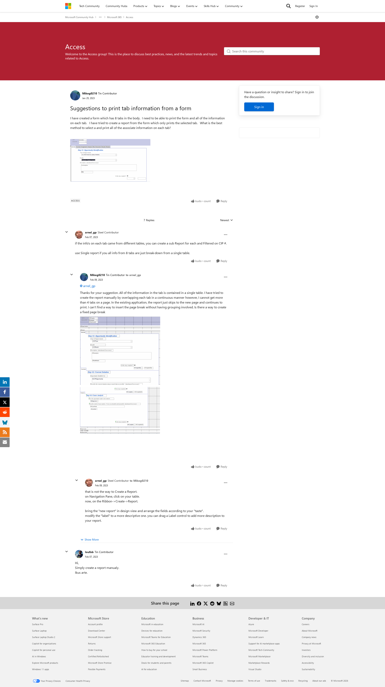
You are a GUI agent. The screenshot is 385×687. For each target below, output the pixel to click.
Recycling (303, 680)
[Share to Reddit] (212, 603)
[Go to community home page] (68, 6)
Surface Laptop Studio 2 (43, 637)
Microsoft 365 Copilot (203, 662)
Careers (305, 624)
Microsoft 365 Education (153, 643)
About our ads (319, 680)
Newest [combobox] (226, 220)
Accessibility (308, 662)
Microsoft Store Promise (99, 662)
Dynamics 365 (199, 637)
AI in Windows (39, 656)
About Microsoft (309, 630)
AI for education (149, 669)
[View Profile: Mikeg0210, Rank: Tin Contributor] (75, 95)
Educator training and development (158, 656)
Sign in (259, 107)
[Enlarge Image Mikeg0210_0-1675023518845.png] (110, 160)
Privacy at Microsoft (311, 643)
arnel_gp (91, 232)
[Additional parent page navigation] (100, 17)
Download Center (96, 630)
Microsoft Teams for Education (156, 637)
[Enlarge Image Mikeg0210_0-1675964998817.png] (120, 350)
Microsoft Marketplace (259, 656)
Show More (92, 539)
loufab (89, 552)
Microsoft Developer (258, 630)
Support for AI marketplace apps (264, 643)
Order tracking (95, 649)
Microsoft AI (198, 624)
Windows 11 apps (40, 669)
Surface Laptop (39, 630)
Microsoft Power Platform (204, 649)
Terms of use (254, 680)
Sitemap (185, 680)
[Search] (288, 6)
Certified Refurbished (98, 656)
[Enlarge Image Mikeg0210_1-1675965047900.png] (120, 410)
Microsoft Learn (256, 637)
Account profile (95, 624)
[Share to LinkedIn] (192, 603)
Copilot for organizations (44, 643)
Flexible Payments (96, 669)
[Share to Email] (232, 603)
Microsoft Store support (99, 637)
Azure (251, 624)
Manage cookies (235, 680)
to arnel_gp (133, 275)
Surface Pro (37, 624)
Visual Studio (254, 669)
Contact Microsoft (202, 680)
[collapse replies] (66, 232)
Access (129, 17)
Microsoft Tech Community (261, 649)
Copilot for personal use (43, 649)
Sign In (313, 6)
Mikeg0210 (89, 93)
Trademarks (270, 680)
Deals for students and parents (156, 662)
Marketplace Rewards (259, 662)
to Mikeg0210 (139, 481)
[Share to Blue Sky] (219, 603)
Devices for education (151, 630)
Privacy (219, 680)
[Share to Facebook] (199, 603)
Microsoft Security (201, 630)
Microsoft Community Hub (79, 17)
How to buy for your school (154, 649)
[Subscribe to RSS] (225, 603)
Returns (92, 643)
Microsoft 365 (114, 17)
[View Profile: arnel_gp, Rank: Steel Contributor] (79, 235)
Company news (309, 637)
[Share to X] (206, 603)
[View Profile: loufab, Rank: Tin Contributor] (79, 554)
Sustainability (308, 669)
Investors (306, 649)
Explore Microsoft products (45, 662)
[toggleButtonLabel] (317, 17)
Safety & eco (287, 680)
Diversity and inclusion (313, 656)
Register (300, 6)
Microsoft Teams (200, 656)
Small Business (199, 669)
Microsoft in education (152, 624)
